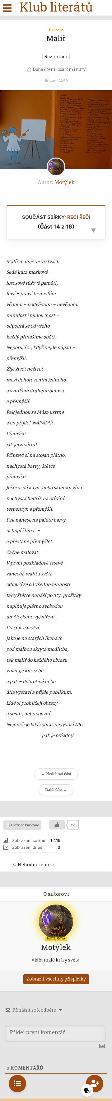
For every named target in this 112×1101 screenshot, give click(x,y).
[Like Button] (57, 824)
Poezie (56, 30)
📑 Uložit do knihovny (22, 825)
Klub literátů (56, 6)
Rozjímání (56, 56)
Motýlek (64, 182)
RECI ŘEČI (78, 217)
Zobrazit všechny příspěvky (56, 979)
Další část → (56, 790)
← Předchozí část (56, 774)
